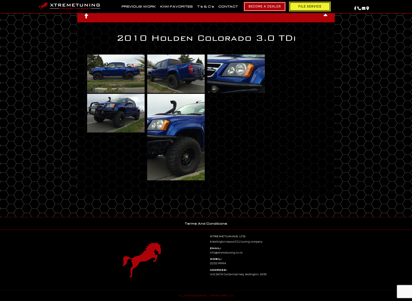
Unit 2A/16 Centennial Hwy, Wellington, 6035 (238, 274)
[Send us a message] (363, 8)
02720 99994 (218, 263)
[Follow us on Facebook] (355, 8)
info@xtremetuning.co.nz (226, 252)
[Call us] (359, 8)
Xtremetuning (69, 6)
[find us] (367, 8)
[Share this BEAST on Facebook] (86, 15)
